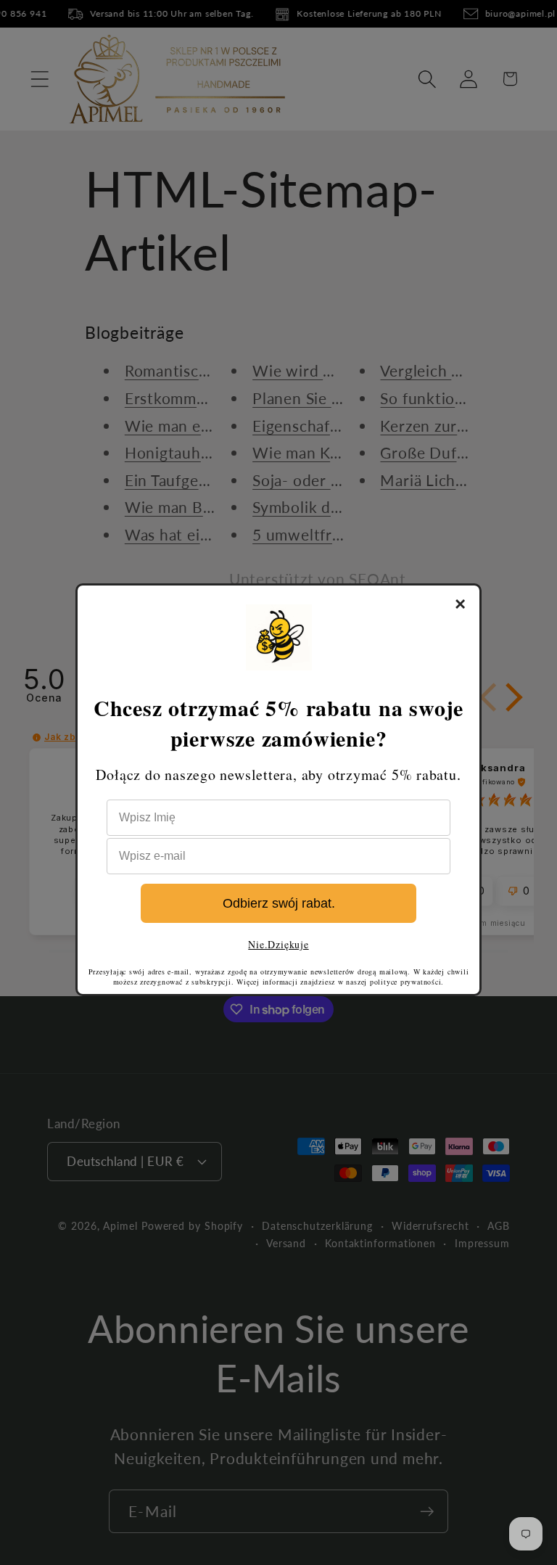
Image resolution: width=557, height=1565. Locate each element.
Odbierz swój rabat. (279, 903)
